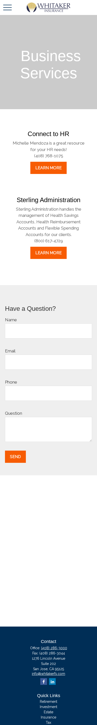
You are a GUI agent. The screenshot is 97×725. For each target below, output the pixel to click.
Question (13, 413)
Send (15, 456)
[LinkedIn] (52, 681)
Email (10, 350)
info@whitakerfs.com (48, 674)
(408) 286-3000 (54, 648)
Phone (11, 382)
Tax (48, 723)
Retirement (48, 702)
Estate (48, 712)
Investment (48, 707)
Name (11, 319)
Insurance (48, 717)
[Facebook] (43, 681)
